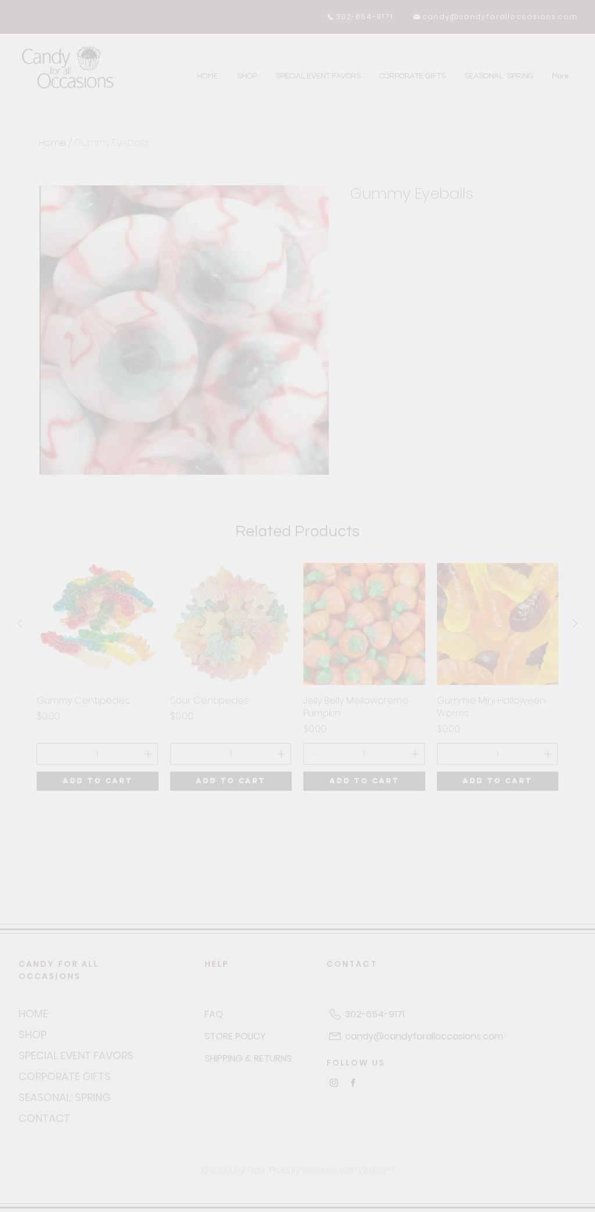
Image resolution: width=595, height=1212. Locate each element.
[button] (560, 34)
